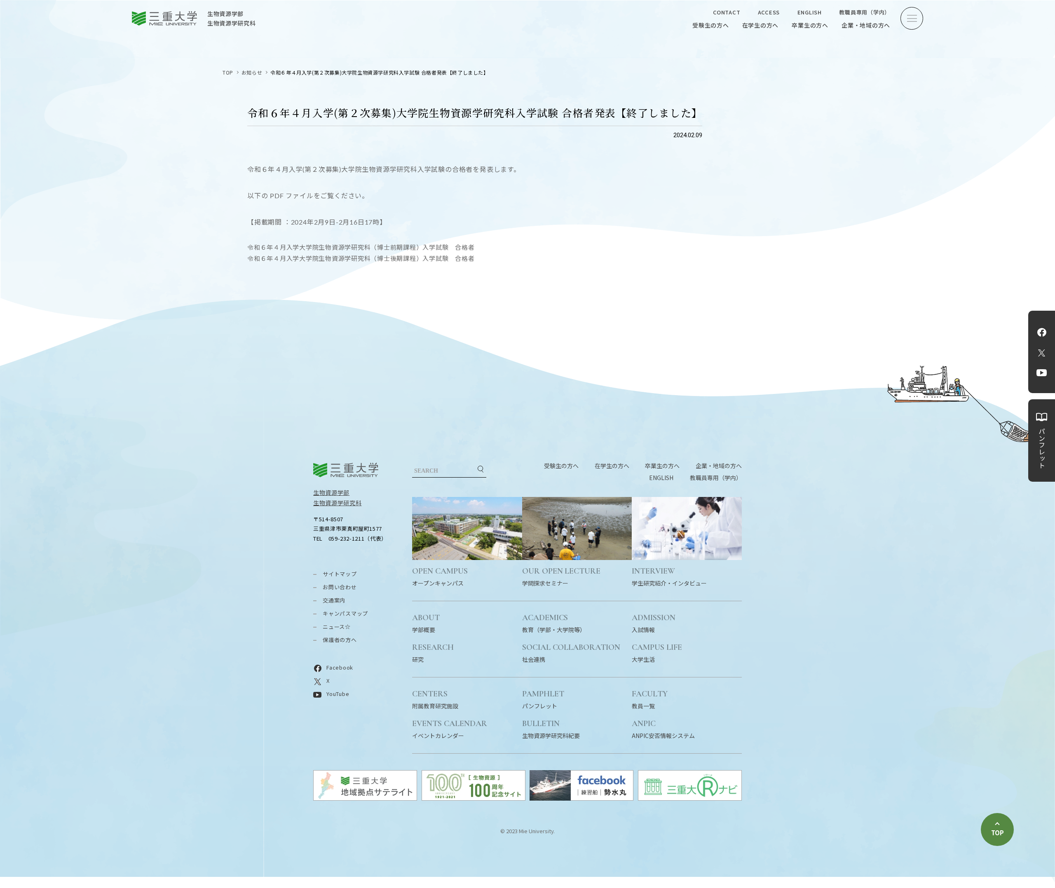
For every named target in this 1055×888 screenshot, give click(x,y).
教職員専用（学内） (864, 12)
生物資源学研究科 (337, 503)
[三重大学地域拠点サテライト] (365, 798)
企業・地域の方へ (866, 25)
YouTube (1041, 372)
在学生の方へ (760, 25)
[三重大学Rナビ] (690, 798)
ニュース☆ (337, 626)
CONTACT (726, 12)
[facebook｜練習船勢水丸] (581, 798)
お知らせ (251, 72)
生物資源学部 (331, 492)
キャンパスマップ (345, 613)
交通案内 (334, 600)
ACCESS (769, 12)
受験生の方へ (710, 25)
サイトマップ (340, 574)
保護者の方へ (340, 640)
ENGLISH (809, 12)
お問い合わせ (340, 587)
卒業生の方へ (810, 25)
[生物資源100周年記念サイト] (473, 798)
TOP (228, 72)
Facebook (1041, 332)
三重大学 (345, 470)
